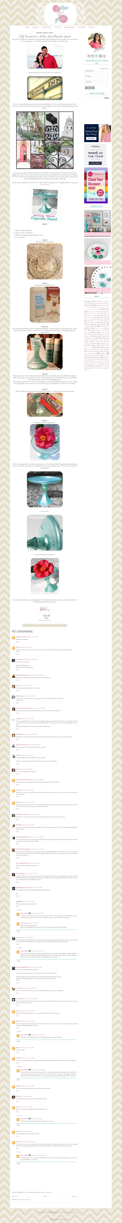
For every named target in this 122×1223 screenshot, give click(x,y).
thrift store (102, 364)
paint (101, 343)
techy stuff (104, 362)
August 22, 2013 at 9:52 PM (37, 1035)
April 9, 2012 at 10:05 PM (25, 647)
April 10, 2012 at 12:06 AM (37, 675)
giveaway (103, 324)
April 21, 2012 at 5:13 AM (36, 967)
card (97, 309)
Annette (18, 937)
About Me (35, 27)
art (97, 301)
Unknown (18, 802)
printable (96, 347)
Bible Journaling (69, 27)
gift (95, 324)
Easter (105, 317)
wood (102, 368)
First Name (88, 76)
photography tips (99, 345)
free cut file (94, 323)
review (87, 351)
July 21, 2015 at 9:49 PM (37, 1118)
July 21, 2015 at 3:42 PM (26, 1131)
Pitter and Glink (24, 913)
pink (85, 347)
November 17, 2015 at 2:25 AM (28, 1141)
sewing (91, 353)
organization (86, 343)
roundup (101, 351)
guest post (93, 326)
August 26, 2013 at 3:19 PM (27, 1047)
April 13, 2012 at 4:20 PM (28, 802)
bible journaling (89, 305)
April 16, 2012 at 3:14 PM (29, 901)
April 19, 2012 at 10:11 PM (37, 913)
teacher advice (101, 361)
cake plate (44, 620)
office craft (104, 341)
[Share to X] (47, 616)
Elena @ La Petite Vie (21, 744)
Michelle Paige (19, 734)
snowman (106, 355)
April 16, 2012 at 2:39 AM (37, 849)
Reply (17, 641)
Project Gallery (46, 27)
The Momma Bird (63, 1212)
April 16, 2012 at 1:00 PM (31, 873)
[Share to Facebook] (49, 616)
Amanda (18, 790)
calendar (92, 309)
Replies (20, 910)
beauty (105, 303)
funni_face (23, 923)
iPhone (85, 332)
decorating (97, 315)
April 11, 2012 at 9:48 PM (37, 779)
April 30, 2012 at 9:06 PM (31, 998)
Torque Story (19, 988)
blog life (103, 305)
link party (106, 334)
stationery (94, 359)
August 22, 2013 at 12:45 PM (27, 1011)
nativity (105, 340)
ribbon (91, 351)
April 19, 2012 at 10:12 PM (37, 951)
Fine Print (92, 27)
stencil (100, 359)
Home (27, 27)
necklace (86, 341)
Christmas (105, 309)
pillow (106, 345)
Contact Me (81, 27)
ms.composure (19, 659)
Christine (18, 755)
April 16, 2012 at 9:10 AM (33, 863)
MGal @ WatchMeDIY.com (23, 837)
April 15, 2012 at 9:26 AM (28, 825)
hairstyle (107, 326)
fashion (89, 321)
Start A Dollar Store (21, 863)
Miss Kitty (18, 825)
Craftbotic (45, 184)
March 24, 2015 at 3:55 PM (28, 1058)
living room (87, 336)
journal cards (104, 332)
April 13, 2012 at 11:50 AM (27, 790)
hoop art (99, 330)
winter (98, 368)
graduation (86, 326)
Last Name (88, 81)
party (107, 343)
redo (99, 349)
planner (89, 347)
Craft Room (106, 311)
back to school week (95, 303)
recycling (93, 349)
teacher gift (95, 362)
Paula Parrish (19, 696)
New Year (95, 341)
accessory (87, 301)
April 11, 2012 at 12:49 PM (34, 744)
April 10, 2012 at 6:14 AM (24, 685)
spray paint (96, 357)
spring (104, 357)
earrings (96, 317)
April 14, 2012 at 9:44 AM (33, 814)
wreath (107, 368)
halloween (88, 328)
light (100, 334)
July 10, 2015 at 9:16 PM (26, 1096)
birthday (98, 305)
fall (108, 319)
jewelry (93, 332)
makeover (95, 336)
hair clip (102, 326)
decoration (105, 315)
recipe (88, 349)
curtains (91, 315)
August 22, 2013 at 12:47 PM (27, 1021)
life (96, 334)
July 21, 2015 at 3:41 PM (26, 1107)
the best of (95, 364)
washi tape (86, 368)
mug (107, 338)
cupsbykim (18, 718)
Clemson (90, 311)
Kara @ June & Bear (21, 814)
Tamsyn (18, 769)
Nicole (18, 1096)
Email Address (89, 71)
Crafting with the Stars (92, 313)
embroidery (86, 319)
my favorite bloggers (90, 340)
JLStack (18, 1141)
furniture (87, 324)
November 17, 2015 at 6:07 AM (38, 1155)
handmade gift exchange (99, 328)
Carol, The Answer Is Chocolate (24, 708)
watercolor (93, 368)
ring (96, 351)
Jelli (17, 685)
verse (102, 366)
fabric (99, 319)
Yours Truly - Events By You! (23, 779)
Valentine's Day (93, 366)
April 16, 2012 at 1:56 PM (36, 887)
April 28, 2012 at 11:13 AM (29, 988)
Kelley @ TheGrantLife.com (23, 675)
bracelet (91, 307)
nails (100, 340)
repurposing (106, 349)
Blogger (76, 1212)
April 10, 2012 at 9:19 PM (28, 718)
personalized (88, 345)
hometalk (93, 330)
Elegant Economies (21, 637)
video (106, 366)
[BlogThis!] (46, 616)
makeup (102, 336)
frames (86, 322)
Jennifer (18, 1107)
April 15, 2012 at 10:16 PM (37, 837)
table (95, 361)
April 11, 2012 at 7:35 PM (26, 769)
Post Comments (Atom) (24, 1199)
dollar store (49, 620)
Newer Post (15, 1196)
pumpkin (106, 347)
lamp (92, 334)
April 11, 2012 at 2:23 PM (27, 755)
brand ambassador (99, 307)
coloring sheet (97, 311)
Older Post (74, 1196)
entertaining (93, 319)
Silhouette (101, 353)
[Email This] (44, 616)
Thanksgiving (87, 364)
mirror (92, 338)
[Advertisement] (97, 111)
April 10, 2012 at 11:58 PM (30, 734)
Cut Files (58, 27)
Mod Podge (98, 338)
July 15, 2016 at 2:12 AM (32, 923)
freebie (104, 323)
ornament (94, 343)
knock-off (86, 334)
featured (95, 321)
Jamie (17, 647)
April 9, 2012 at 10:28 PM (30, 659)
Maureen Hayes (20, 873)
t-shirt (90, 361)
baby (102, 301)
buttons (106, 307)
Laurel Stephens (20, 998)
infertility (105, 330)
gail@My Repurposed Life (22, 887)
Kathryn (18, 1011)
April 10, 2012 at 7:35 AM (29, 696)
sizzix (98, 355)
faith (104, 319)
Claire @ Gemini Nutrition (22, 967)
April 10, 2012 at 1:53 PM (39, 708)
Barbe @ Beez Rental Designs (23, 849)
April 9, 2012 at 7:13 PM (32, 637)
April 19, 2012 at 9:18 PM (27, 937)
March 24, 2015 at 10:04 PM (38, 1069)
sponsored (87, 357)
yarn (87, 370)
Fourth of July (103, 321)
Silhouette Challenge (89, 355)
